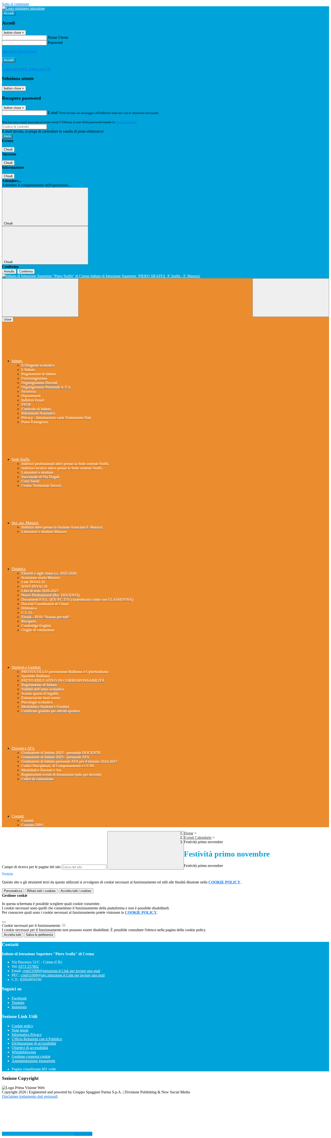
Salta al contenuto (15, 4)
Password (55, 42)
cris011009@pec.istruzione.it (63, 975)
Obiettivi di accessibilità (30, 1048)
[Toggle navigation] (40, 297)
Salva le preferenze (39, 935)
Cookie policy (22, 1026)
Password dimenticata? (19, 51)
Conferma (26, 271)
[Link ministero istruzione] (23, 8)
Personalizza (13, 891)
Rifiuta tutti (41, 891)
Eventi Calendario (198, 837)
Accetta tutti (76, 891)
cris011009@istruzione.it (61, 971)
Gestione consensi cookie (31, 1056)
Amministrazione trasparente (33, 1061)
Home (188, 833)
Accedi (9, 13)
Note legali (20, 1030)
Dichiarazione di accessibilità (34, 1043)
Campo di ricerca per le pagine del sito (31, 867)
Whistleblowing (24, 1052)
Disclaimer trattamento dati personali (30, 1096)
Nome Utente (58, 37)
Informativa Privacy (27, 1035)
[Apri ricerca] (290, 297)
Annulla (9, 271)
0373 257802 (28, 966)
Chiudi (8, 149)
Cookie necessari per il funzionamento (31, 925)
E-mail (53, 113)
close (7, 319)
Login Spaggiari (126, 122)
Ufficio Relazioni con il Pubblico (37, 1039)
